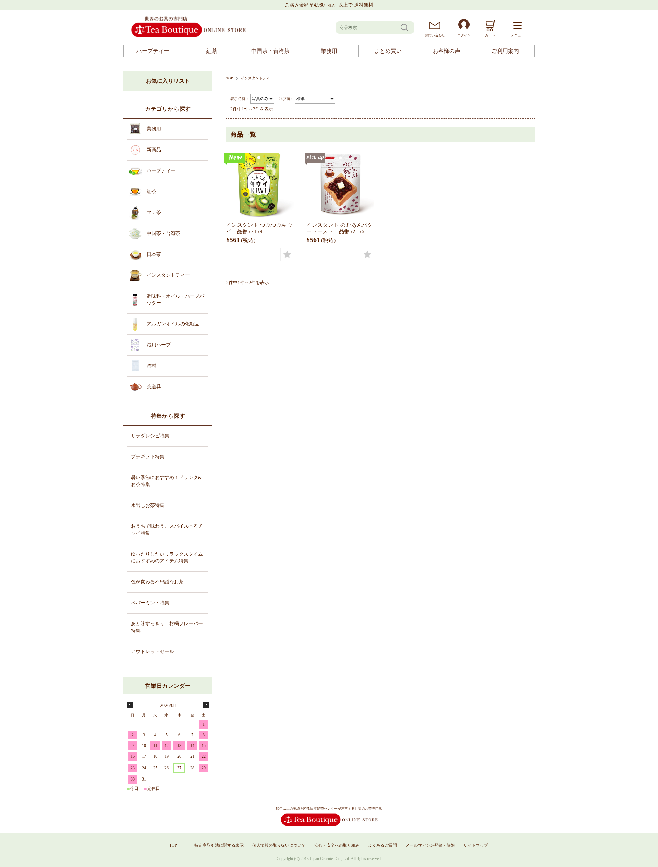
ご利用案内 (505, 51)
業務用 (329, 51)
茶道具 (154, 386)
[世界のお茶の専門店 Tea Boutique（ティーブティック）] (188, 36)
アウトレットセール (152, 651)
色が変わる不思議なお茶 (157, 581)
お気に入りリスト (168, 81)
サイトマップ (475, 845)
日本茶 (154, 254)
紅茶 (211, 51)
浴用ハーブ (159, 344)
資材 (151, 365)
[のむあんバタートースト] (340, 184)
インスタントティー (168, 275)
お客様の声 (446, 51)
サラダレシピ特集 (150, 435)
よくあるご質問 (382, 845)
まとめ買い (388, 51)
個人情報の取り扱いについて (279, 845)
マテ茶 (154, 212)
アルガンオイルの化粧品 (173, 323)
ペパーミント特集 (150, 602)
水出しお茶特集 (147, 505)
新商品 (154, 149)
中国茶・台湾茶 (270, 51)
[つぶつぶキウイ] (260, 184)
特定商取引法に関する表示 (219, 845)
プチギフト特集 (147, 456)
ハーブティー (152, 51)
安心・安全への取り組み (337, 845)
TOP (229, 78)
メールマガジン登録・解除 (430, 845)
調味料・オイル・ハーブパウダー (175, 300)
